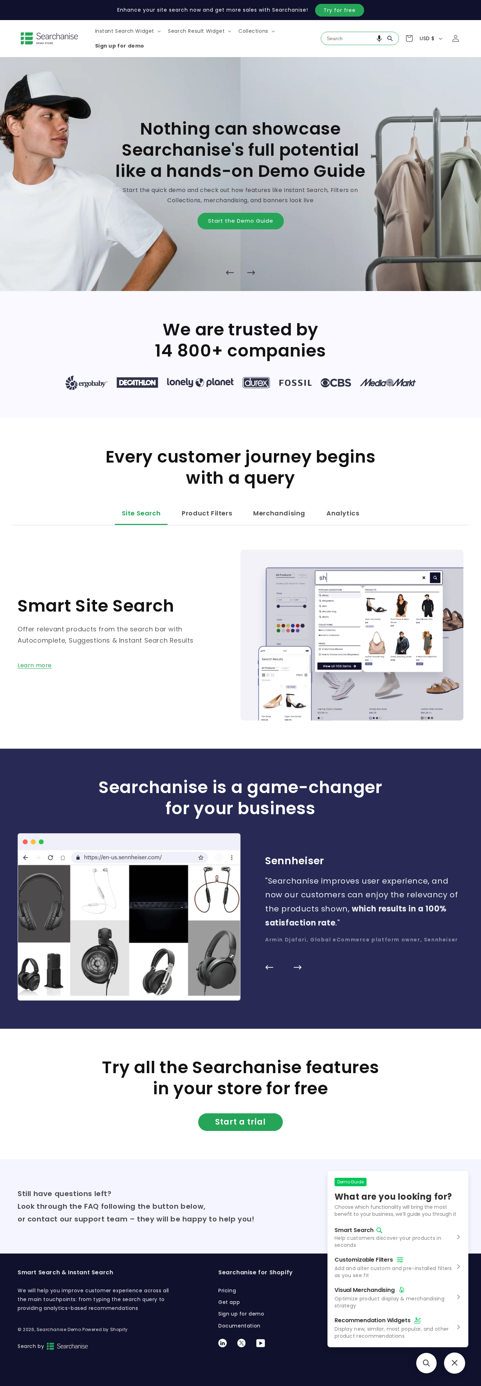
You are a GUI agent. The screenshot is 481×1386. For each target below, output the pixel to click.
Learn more (35, 665)
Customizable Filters (364, 1260)
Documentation (239, 1325)
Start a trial (240, 1121)
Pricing (227, 1290)
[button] (127, 31)
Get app (229, 1302)
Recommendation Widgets (372, 1320)
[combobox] (360, 38)
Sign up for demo (241, 1313)
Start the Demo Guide (240, 220)
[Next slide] (251, 272)
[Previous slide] (230, 272)
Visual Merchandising (365, 1290)
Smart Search (354, 1230)
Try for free (340, 10)
